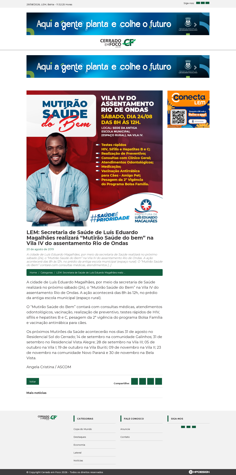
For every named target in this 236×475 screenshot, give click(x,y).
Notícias (78, 460)
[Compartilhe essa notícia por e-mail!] (150, 381)
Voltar (32, 381)
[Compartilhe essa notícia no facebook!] (134, 381)
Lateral (77, 452)
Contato (125, 437)
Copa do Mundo (83, 429)
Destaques (80, 437)
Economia (79, 444)
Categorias (47, 272)
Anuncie (125, 429)
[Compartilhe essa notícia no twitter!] (142, 381)
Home (33, 272)
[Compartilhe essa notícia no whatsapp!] (158, 381)
